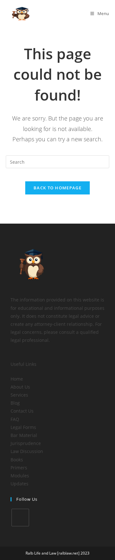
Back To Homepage (57, 188)
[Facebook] (20, 517)
